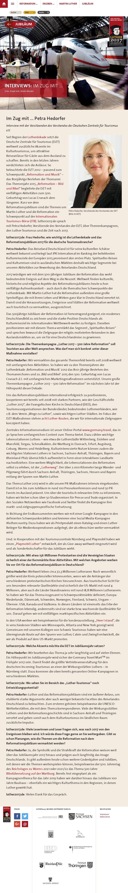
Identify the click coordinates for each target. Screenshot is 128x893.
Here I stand (104, 620)
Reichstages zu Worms (27, 769)
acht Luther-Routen (55, 418)
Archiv (13, 12)
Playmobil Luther (27, 544)
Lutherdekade (36, 137)
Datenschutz (105, 817)
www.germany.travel (96, 430)
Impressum (104, 814)
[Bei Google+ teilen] (17, 824)
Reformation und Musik (43, 174)
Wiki (27, 12)
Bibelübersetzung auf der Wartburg (30, 773)
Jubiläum (23, 24)
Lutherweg (49, 467)
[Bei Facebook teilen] (17, 816)
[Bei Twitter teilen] (25, 816)
